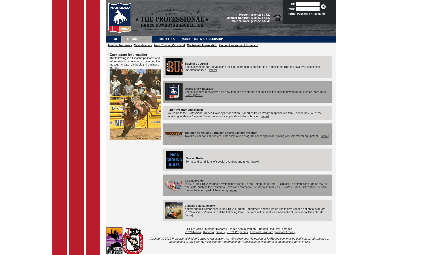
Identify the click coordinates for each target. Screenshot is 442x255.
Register (319, 13)
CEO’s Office (195, 229)
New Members (143, 45)
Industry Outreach (281, 229)
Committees (165, 39)
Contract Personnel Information (238, 45)
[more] (213, 70)
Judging (263, 229)
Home (113, 39)
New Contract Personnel (169, 45)
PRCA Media (193, 232)
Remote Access (285, 232)
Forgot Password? (300, 13)
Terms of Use (302, 242)
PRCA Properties (237, 232)
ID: (293, 4)
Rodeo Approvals (214, 232)
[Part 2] (198, 95)
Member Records (216, 229)
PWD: (291, 9)
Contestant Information (202, 45)
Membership (136, 39)
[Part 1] (189, 95)
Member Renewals (120, 45)
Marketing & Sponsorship (202, 39)
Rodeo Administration (242, 229)
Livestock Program (261, 232)
